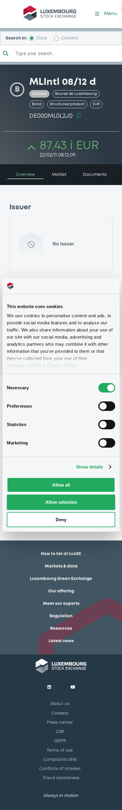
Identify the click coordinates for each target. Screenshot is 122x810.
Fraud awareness (61, 778)
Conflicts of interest (60, 769)
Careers (60, 713)
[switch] (106, 406)
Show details (89, 466)
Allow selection (61, 502)
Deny (61, 519)
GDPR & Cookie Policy (52, 365)
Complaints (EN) (60, 759)
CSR (60, 732)
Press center (60, 722)
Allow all (61, 484)
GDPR (60, 741)
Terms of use (60, 750)
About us (59, 704)
